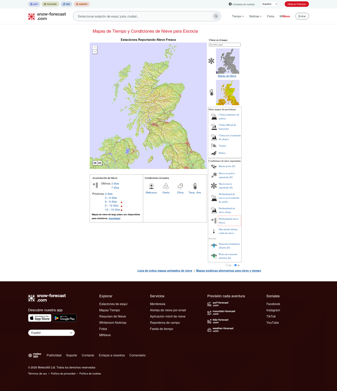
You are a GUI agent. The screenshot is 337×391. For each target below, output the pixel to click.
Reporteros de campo (165, 322)
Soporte (71, 355)
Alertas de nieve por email (168, 310)
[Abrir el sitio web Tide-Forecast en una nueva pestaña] (66, 4)
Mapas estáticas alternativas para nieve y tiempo (228, 270)
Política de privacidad (63, 373)
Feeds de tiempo (161, 328)
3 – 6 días (111, 197)
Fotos (270, 16)
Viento (165, 192)
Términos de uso (37, 373)
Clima (180, 192)
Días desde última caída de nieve (228, 231)
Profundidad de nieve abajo (227, 210)
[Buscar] (216, 16)
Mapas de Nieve (227, 76)
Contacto (88, 355)
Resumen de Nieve (112, 316)
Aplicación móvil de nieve (167, 316)
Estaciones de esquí (113, 304)
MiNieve (105, 335)
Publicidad (54, 355)
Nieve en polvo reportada (227, 175)
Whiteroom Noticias (112, 322)
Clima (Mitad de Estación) (227, 126)
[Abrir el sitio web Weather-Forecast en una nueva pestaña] (82, 4)
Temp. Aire (195, 192)
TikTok (271, 316)
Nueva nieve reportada (225, 185)
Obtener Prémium (296, 4)
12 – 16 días (112, 209)
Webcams (151, 192)
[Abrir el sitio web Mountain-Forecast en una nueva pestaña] (50, 4)
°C (230, 265)
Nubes (222, 153)
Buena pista (225, 166)
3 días (115, 183)
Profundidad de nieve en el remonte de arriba (229, 197)
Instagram (273, 310)
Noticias (254, 16)
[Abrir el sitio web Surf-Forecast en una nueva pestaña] (34, 4)
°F (238, 265)
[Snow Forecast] (46, 16)
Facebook (273, 304)
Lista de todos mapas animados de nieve (164, 270)
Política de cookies (90, 373)
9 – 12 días (111, 205)
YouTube (272, 322)
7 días (115, 187)
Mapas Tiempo (109, 310)
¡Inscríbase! (114, 218)
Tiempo (236, 16)
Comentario (137, 355)
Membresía (157, 304)
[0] (233, 166)
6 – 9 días (111, 201)
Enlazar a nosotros (112, 355)
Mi (285, 16)
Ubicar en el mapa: (218, 40)
